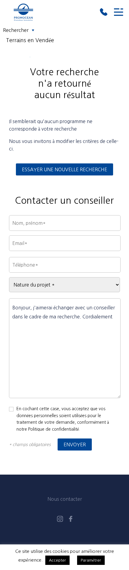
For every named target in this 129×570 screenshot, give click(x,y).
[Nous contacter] (104, 12)
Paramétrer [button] (91, 560)
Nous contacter (64, 499)
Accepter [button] (57, 560)
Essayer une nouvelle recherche (64, 169)
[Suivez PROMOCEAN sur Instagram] (60, 519)
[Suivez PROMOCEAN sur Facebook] (70, 519)
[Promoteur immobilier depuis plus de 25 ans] (53, 12)
